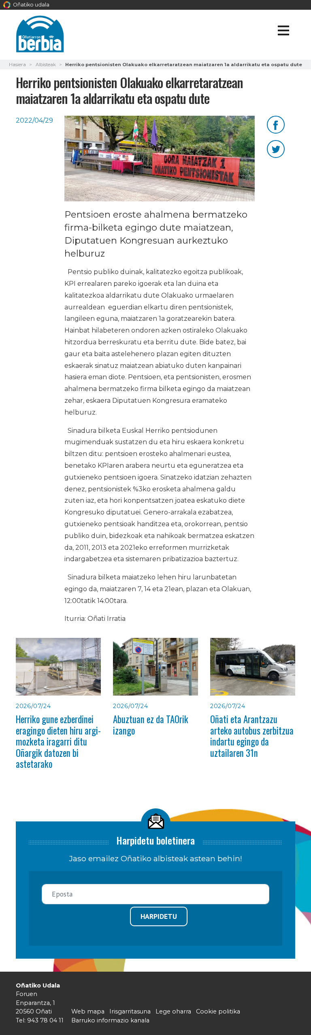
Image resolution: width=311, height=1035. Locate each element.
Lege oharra (173, 1011)
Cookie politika (218, 1011)
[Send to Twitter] (276, 148)
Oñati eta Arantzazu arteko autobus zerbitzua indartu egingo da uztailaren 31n (252, 735)
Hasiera (17, 64)
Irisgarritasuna (130, 1011)
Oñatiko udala (30, 5)
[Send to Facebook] (276, 124)
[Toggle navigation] (283, 32)
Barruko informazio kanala (110, 1020)
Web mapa (87, 1011)
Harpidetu (159, 916)
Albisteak (46, 64)
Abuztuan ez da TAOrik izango (150, 724)
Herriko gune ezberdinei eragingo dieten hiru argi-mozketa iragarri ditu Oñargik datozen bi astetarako (58, 741)
